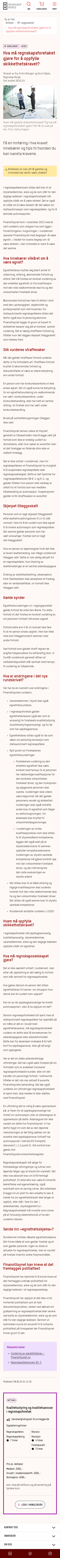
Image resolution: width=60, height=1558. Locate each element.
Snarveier (10, 1536)
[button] (54, 6)
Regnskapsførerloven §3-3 (26, 1362)
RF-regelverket (25, 23)
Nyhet (24, 46)
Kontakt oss (11, 1527)
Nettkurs (12, 1400)
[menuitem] (29, 6)
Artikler (10, 23)
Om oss (8, 1544)
